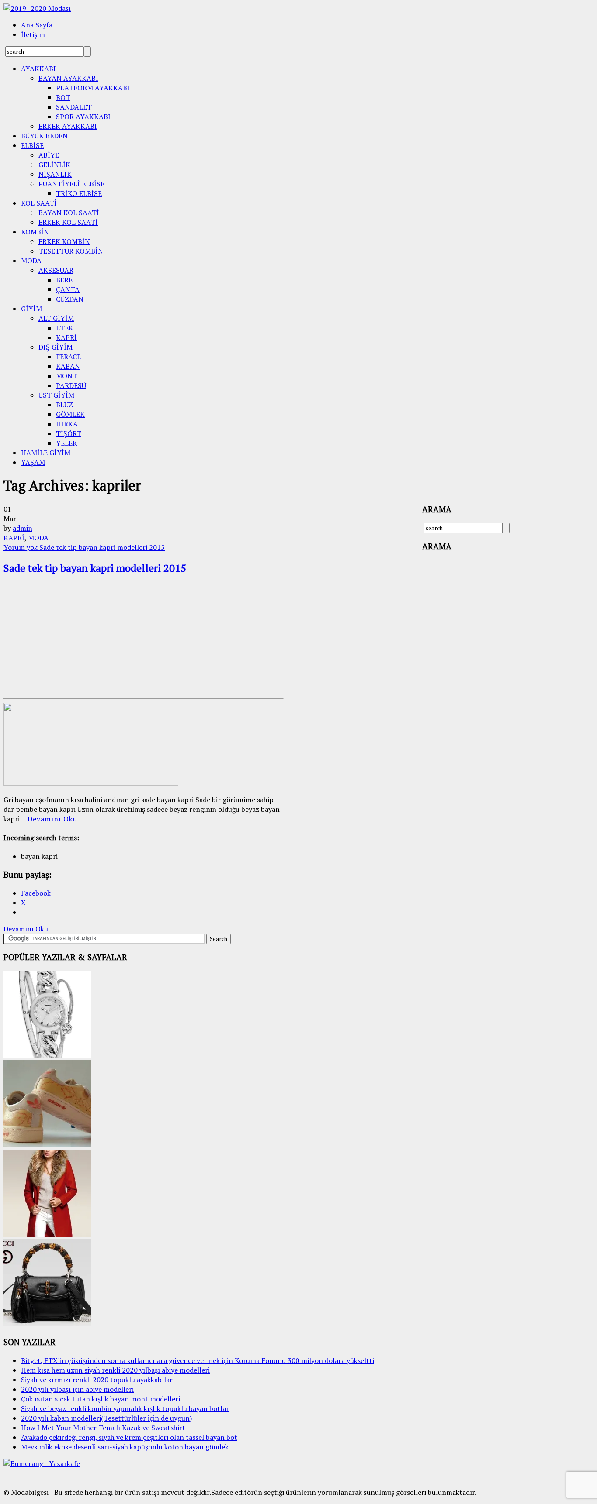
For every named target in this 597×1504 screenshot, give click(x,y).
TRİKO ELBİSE (79, 193)
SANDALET (74, 107)
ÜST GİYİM (56, 395)
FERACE (68, 356)
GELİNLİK (54, 164)
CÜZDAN (69, 299)
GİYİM (31, 308)
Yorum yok (84, 547)
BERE (64, 280)
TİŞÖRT (68, 433)
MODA (31, 260)
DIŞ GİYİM (55, 347)
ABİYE (48, 155)
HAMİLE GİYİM (45, 452)
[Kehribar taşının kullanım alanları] (47, 1324)
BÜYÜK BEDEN (44, 136)
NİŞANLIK (55, 174)
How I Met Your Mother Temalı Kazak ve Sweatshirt (103, 1427)
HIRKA (67, 424)
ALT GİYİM (56, 318)
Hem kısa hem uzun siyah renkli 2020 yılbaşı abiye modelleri (115, 1370)
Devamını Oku (52, 819)
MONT (66, 376)
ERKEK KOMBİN (64, 241)
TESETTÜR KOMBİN (70, 251)
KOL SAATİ (39, 203)
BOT (63, 97)
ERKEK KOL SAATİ (68, 222)
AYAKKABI (38, 68)
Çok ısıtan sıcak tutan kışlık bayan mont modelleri (100, 1399)
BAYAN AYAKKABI (68, 78)
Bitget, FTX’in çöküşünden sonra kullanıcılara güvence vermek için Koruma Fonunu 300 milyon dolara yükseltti (197, 1360)
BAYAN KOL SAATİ (68, 212)
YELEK (66, 443)
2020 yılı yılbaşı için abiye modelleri (77, 1389)
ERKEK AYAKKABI (67, 126)
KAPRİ (66, 337)
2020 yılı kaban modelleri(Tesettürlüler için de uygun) (106, 1418)
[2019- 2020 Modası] (37, 8)
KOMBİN (35, 232)
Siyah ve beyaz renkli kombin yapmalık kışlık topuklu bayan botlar (125, 1408)
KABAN (68, 366)
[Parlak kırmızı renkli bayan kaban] (47, 1234)
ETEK (64, 328)
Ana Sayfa (36, 25)
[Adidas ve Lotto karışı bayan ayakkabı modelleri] (47, 1145)
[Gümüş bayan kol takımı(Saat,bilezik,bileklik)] (47, 1055)
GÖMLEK (70, 414)
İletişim (33, 34)
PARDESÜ (71, 385)
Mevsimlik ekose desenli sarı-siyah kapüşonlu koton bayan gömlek (125, 1447)
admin (22, 528)
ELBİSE (32, 145)
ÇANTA (68, 289)
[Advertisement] (69, 638)
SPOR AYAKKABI (83, 116)
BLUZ (64, 404)
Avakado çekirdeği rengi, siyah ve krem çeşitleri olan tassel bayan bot (129, 1437)
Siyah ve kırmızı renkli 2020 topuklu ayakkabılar (97, 1379)
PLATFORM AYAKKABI (93, 88)
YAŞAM (33, 462)
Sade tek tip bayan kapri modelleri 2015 (94, 568)
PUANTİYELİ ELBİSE (71, 184)
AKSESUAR (55, 270)
